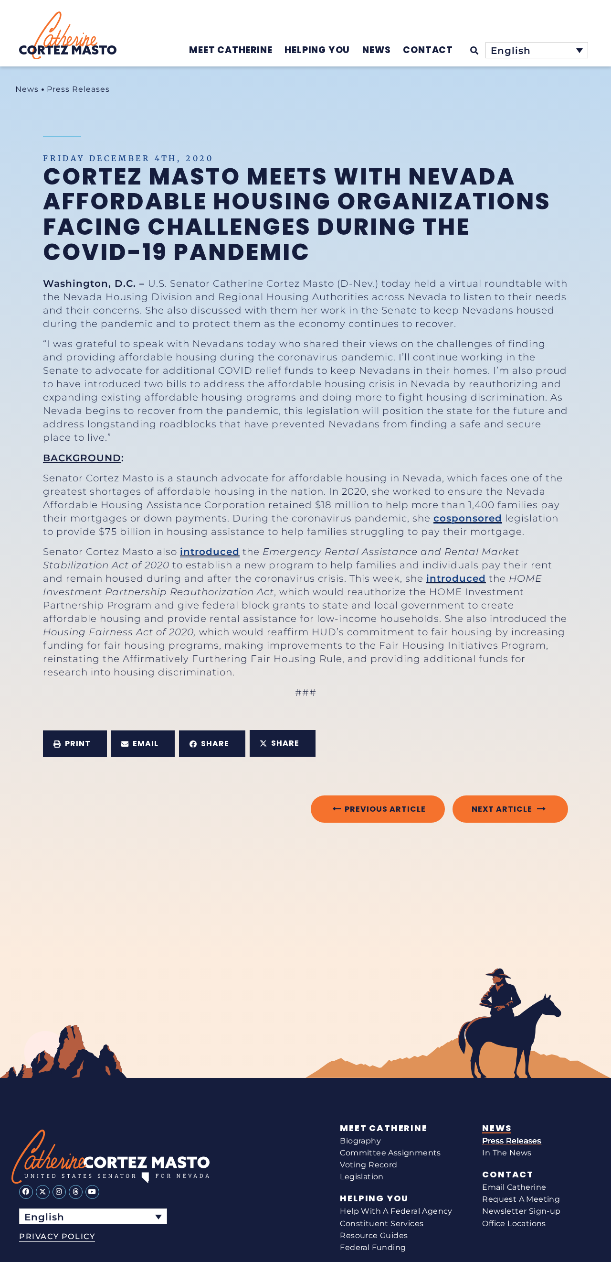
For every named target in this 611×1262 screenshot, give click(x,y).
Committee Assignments (390, 1152)
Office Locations (514, 1223)
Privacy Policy (57, 1236)
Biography (360, 1140)
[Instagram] (59, 1192)
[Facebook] (26, 1192)
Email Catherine (514, 1187)
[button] (75, 743)
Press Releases (78, 89)
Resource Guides (374, 1235)
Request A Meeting (521, 1199)
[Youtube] (92, 1192)
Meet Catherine (383, 1128)
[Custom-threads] (76, 1192)
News (27, 89)
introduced (210, 551)
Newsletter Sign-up (521, 1211)
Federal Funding (373, 1247)
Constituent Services (381, 1223)
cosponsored (467, 518)
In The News (506, 1152)
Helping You (374, 1198)
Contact (508, 1174)
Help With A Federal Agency (396, 1211)
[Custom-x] (43, 1192)
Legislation (361, 1176)
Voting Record (368, 1164)
